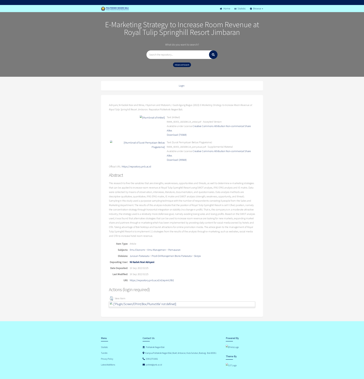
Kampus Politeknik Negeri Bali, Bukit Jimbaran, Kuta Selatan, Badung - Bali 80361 (180, 353)
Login (182, 85)
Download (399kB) (177, 159)
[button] (111, 298)
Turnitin (104, 353)
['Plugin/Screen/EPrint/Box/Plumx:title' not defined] (144, 304)
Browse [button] (257, 8)
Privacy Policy (107, 358)
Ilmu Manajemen (156, 249)
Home (226, 8)
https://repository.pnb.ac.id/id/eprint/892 (152, 280)
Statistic (241, 8)
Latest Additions (108, 364)
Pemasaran (174, 249)
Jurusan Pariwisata (139, 256)
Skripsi (197, 256)
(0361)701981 (151, 358)
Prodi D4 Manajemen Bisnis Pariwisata (172, 256)
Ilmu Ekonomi (137, 249)
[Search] (213, 54)
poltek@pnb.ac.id (153, 364)
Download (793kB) (177, 134)
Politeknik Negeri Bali (155, 347)
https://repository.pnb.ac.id (136, 166)
